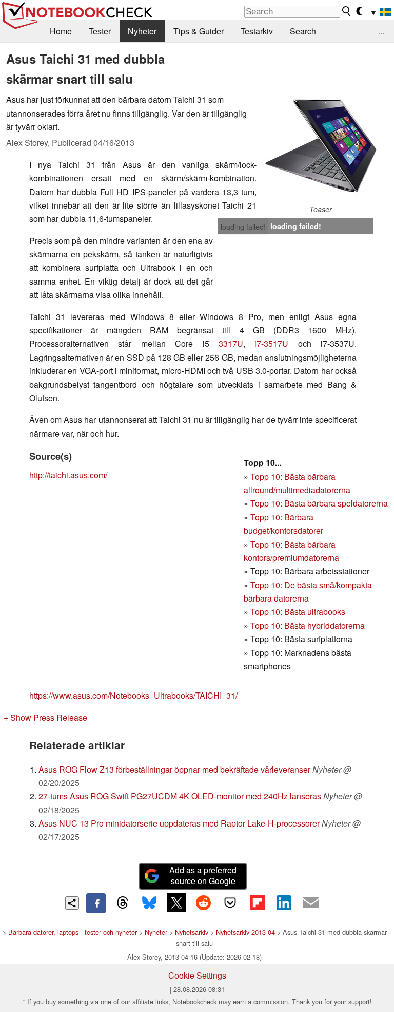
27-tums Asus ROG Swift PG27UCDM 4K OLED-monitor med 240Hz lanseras (179, 796)
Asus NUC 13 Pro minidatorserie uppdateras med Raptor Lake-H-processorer (179, 823)
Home (61, 31)
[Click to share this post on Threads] (122, 903)
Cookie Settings (197, 975)
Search (303, 31)
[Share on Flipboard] (257, 902)
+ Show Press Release (45, 717)
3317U (231, 343)
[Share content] (72, 903)
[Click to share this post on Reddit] (203, 902)
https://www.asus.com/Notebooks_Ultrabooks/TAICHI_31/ (133, 695)
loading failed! (243, 226)
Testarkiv (257, 31)
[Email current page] (311, 903)
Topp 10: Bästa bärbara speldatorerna (319, 503)
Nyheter (142, 31)
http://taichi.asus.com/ (68, 475)
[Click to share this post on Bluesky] (149, 903)
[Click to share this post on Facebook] (96, 903)
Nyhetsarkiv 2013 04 (245, 932)
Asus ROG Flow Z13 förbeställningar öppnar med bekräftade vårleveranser (174, 769)
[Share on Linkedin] (283, 902)
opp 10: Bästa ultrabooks (300, 611)
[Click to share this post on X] (176, 902)
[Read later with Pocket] (230, 902)
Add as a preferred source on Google (203, 875)
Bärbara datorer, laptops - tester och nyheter (72, 932)
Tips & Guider (198, 31)
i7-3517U (271, 343)
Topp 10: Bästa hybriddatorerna (307, 625)
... (382, 31)
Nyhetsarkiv (191, 932)
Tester (100, 31)
